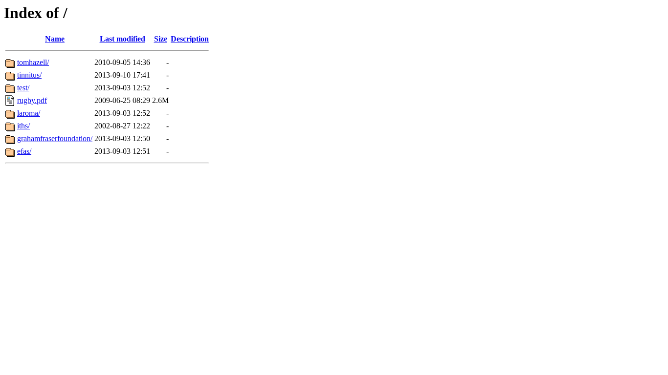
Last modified (122, 39)
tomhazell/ (33, 62)
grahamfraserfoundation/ (54, 138)
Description (190, 39)
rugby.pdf (32, 100)
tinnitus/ (29, 75)
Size (160, 39)
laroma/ (28, 113)
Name (55, 39)
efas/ (24, 151)
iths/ (23, 126)
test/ (23, 87)
